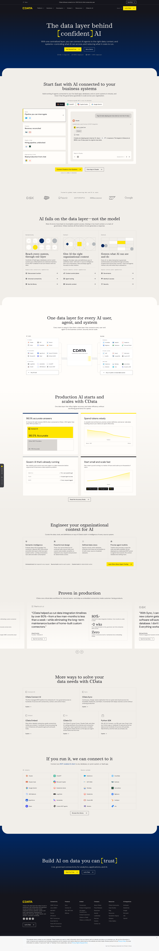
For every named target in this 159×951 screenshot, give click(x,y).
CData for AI (89, 8)
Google (125, 910)
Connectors (83, 905)
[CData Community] (33, 919)
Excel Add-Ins (54, 921)
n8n (124, 915)
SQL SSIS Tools (69, 910)
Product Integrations (85, 908)
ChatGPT (71, 104)
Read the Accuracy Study (78, 499)
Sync (66, 905)
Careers (96, 921)
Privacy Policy (122, 941)
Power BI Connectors (56, 923)
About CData (97, 905)
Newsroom (97, 910)
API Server (53, 915)
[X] (27, 919)
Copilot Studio (84, 104)
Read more (130, 2)
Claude (61, 104)
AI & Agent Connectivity (83, 911)
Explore (27, 706)
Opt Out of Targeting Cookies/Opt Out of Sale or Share (119, 946)
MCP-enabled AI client (67, 764)
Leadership (97, 915)
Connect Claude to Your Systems (67, 169)
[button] (77, 652)
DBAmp (67, 913)
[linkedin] (24, 919)
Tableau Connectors (55, 926)
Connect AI (68, 908)
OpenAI (125, 918)
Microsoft (126, 913)
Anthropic (126, 905)
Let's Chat (128, 8)
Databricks (126, 908)
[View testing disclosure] (40, 424)
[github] (30, 919)
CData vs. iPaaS (84, 917)
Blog (110, 910)
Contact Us (97, 923)
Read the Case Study (38, 639)
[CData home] (29, 8)
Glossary (111, 918)
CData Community (114, 905)
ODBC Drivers (54, 905)
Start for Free (70, 872)
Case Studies (112, 908)
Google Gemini (98, 104)
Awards (96, 913)
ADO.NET (52, 910)
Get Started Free (71, 49)
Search (118, 8)
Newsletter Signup (114, 915)
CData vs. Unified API (85, 920)
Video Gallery (112, 921)
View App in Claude (93, 169)
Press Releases (98, 908)
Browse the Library (78, 813)
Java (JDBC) (53, 908)
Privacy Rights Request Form (80, 943)
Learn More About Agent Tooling (118, 564)
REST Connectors (55, 918)
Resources (111, 913)
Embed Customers (85, 914)
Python (52, 913)
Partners (96, 918)
